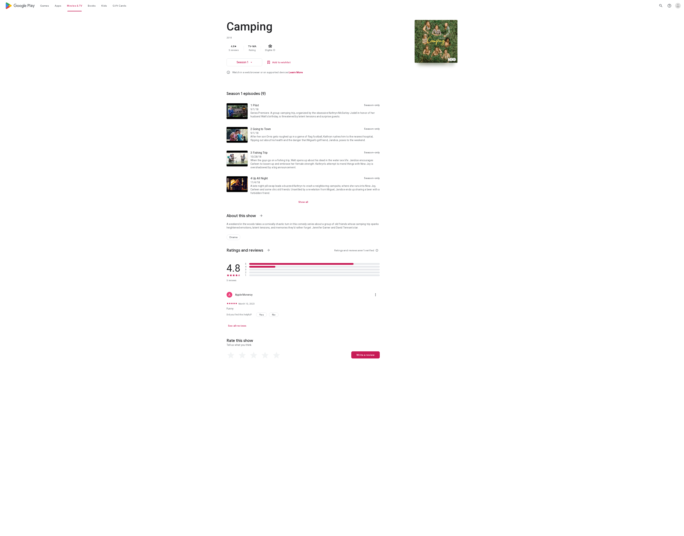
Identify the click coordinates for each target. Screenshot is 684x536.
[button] (261, 315)
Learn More (296, 72)
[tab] (44, 5)
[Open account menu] (678, 5)
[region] (298, 48)
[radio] (231, 355)
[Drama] (233, 237)
